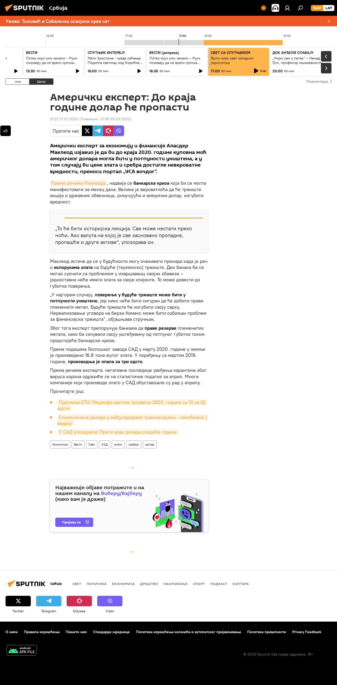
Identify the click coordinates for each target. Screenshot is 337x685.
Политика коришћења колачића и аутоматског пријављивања (188, 631)
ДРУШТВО (149, 583)
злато (118, 444)
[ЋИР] (317, 8)
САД (104, 444)
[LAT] (328, 8)
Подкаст (218, 583)
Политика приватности (266, 631)
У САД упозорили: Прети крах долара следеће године (118, 432)
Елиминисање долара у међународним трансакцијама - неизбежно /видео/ (132, 420)
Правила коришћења (42, 631)
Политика (96, 583)
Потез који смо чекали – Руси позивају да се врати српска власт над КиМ (51, 62)
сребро (133, 444)
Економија (60, 444)
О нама (12, 631)
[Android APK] (21, 651)
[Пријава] (287, 8)
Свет (91, 444)
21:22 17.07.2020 (64, 119)
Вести (78, 444)
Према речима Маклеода (78, 183)
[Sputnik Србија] (26, 12)
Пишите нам (76, 631)
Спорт (199, 583)
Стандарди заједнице (111, 631)
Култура (240, 583)
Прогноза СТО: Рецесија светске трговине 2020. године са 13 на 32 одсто (132, 405)
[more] (5, 131)
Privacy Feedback (306, 631)
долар (149, 444)
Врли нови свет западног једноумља (232, 60)
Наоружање (175, 583)
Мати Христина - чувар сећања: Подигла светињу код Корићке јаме (114, 62)
